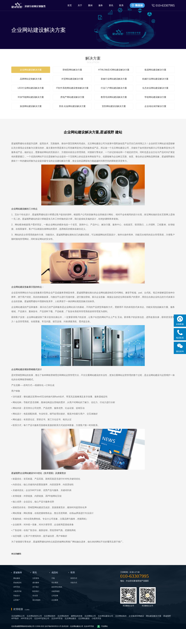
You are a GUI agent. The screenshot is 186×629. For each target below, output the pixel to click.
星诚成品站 (17, 583)
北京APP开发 (89, 626)
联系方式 (74, 578)
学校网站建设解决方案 (155, 97)
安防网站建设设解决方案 (114, 106)
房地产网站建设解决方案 (72, 97)
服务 (100, 5)
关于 (80, 5)
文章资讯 (35, 578)
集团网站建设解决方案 (155, 70)
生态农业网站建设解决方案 (155, 88)
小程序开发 (17, 591)
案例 (90, 5)
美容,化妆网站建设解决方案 (72, 106)
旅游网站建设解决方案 (31, 106)
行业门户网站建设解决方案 (114, 88)
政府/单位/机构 (56, 587)
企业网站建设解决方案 (31, 70)
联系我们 (35, 591)
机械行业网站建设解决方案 (155, 79)
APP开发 (16, 587)
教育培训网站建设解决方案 (114, 97)
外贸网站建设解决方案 (72, 79)
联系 (121, 5)
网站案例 (16, 578)
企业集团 (54, 600)
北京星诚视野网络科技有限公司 (23, 626)
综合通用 (54, 583)
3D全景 (35, 596)
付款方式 (74, 583)
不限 (53, 578)
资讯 (111, 5)
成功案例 (35, 583)
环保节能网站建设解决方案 (31, 97)
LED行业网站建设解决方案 (31, 88)
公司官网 (54, 596)
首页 (69, 5)
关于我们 (35, 587)
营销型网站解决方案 (72, 70)
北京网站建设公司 (96, 143)
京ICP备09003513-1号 (53, 626)
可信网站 (104, 626)
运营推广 (16, 600)
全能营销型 (55, 591)
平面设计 (16, 596)
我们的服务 (36, 600)
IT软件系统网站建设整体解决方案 (72, 88)
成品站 (54, 572)
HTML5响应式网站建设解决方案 (113, 70)
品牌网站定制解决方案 (31, 79)
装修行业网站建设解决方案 (114, 79)
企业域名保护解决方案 (155, 106)
